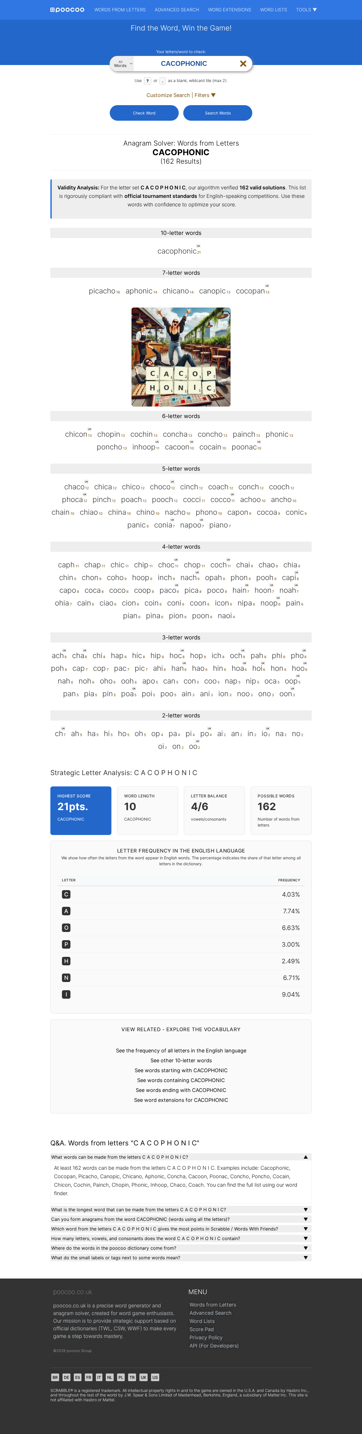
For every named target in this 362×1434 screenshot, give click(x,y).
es (77, 1377)
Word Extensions (229, 9)
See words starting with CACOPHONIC (181, 1070)
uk (143, 1377)
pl (120, 1377)
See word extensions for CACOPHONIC (181, 1100)
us (155, 1377)
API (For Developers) (214, 1346)
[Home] (67, 10)
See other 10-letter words (181, 1060)
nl (109, 1377)
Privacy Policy (206, 1337)
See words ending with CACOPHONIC (181, 1090)
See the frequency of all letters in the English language (181, 1051)
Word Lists (273, 9)
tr (132, 1377)
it (99, 1377)
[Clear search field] (243, 63)
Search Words (218, 113)
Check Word (144, 113)
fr (88, 1377)
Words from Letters (120, 9)
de (66, 1377)
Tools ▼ (306, 9)
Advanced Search (177, 9)
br (55, 1377)
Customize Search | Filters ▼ (181, 95)
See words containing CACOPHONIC (181, 1080)
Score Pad (201, 1329)
